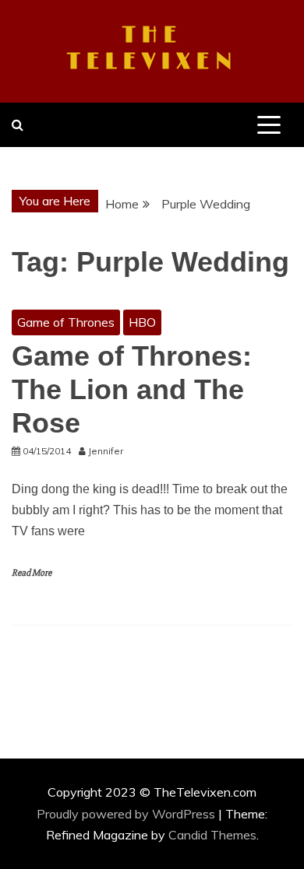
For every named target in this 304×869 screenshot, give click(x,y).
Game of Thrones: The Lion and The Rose (132, 389)
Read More (31, 573)
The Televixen (152, 49)
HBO (142, 322)
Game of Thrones (66, 322)
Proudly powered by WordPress (127, 814)
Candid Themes (212, 835)
